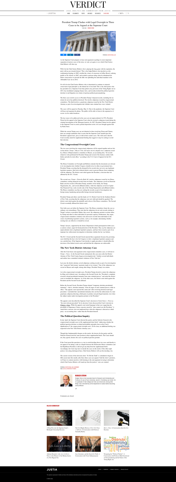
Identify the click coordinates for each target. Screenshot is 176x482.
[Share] (63, 55)
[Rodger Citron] (66, 380)
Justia (52, 13)
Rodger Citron (91, 28)
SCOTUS (64, 368)
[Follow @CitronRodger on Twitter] (76, 389)
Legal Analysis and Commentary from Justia (88, 10)
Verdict (88, 4)
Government (76, 367)
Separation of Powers (71, 368)
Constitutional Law (111, 55)
